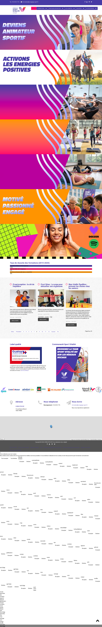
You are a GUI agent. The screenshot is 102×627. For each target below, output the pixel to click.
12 (48, 331)
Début (12, 331)
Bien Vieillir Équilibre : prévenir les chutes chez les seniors (79, 286)
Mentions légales (34, 447)
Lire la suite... (15, 320)
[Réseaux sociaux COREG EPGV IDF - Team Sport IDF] (72, 364)
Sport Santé (41, 316)
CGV (41, 447)
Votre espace (90, 8)
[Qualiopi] (26, 355)
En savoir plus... (24, 25)
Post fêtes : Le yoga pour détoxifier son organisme (52, 285)
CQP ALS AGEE (13, 447)
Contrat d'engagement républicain (71, 447)
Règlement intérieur (85, 447)
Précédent (18, 331)
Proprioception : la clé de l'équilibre (23, 285)
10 (42, 331)
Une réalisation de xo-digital (60, 442)
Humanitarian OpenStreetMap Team (82, 439)
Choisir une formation (23, 447)
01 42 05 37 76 (15, 2)
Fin (58, 331)
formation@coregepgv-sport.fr (30, 2)
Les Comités (68, 8)
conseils (47, 316)
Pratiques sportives (55, 8)
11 (45, 331)
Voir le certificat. (25, 370)
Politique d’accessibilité (15, 450)
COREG (34, 8)
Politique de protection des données (53, 447)
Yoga (51, 316)
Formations (40, 8)
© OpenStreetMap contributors (96, 439)
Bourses (79, 8)
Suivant (53, 331)
